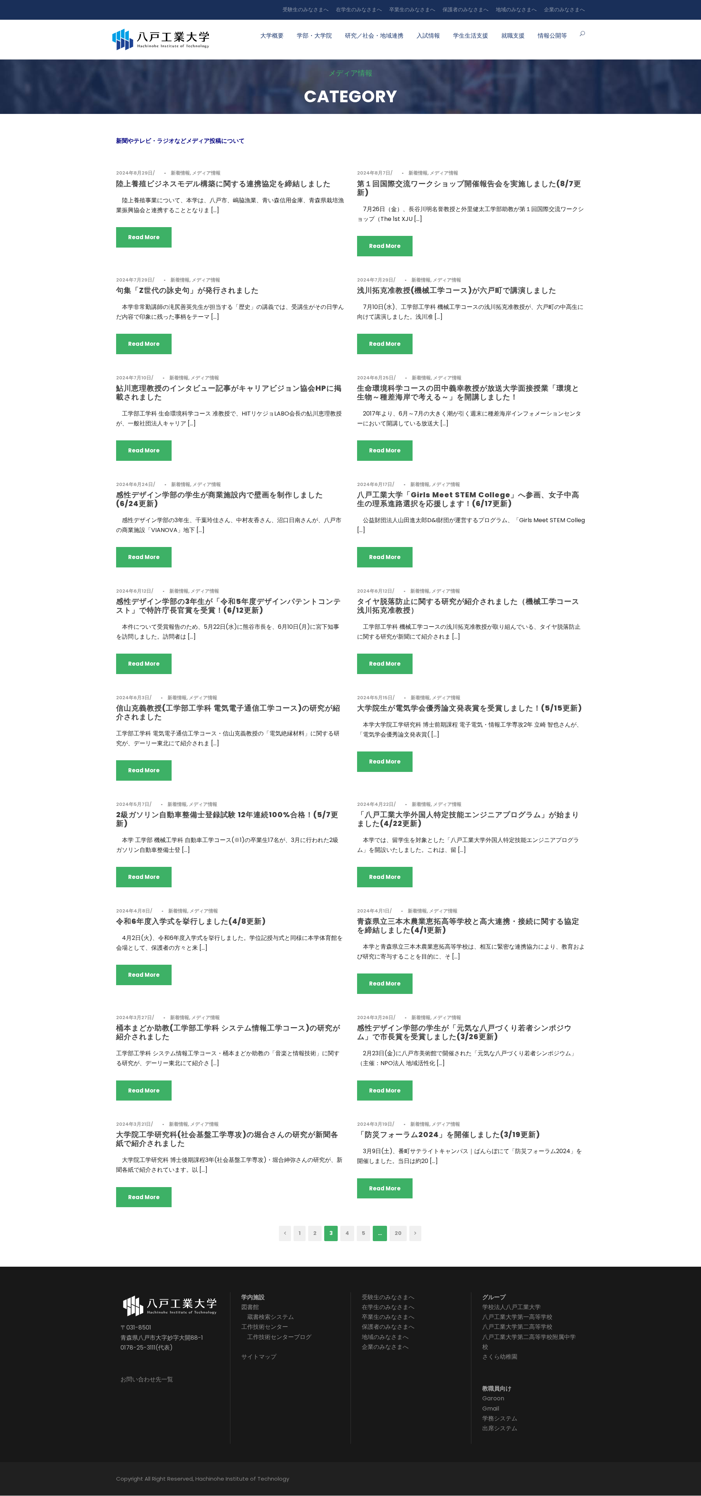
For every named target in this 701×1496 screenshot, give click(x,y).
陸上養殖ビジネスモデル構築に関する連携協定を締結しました (223, 184)
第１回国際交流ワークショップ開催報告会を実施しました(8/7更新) (469, 188)
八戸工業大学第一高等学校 (517, 1317)
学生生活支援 (470, 35)
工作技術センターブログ (279, 1337)
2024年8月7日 (373, 172)
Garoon (493, 1398)
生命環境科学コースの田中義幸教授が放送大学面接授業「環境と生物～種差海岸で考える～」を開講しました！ (468, 392)
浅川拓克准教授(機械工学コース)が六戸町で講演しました (456, 290)
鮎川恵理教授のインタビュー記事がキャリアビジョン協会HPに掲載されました (229, 392)
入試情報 (428, 35)
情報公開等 (552, 35)
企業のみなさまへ (564, 9)
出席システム (499, 1428)
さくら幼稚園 (499, 1356)
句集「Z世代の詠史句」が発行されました (187, 290)
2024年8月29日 (134, 172)
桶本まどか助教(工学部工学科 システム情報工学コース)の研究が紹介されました (228, 1032)
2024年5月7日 (132, 804)
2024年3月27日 (134, 1017)
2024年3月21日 (133, 1124)
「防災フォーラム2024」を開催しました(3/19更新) (448, 1134)
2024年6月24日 (134, 484)
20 (398, 1233)
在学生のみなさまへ (359, 9)
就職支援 (513, 35)
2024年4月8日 (133, 910)
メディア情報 (206, 172)
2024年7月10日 (133, 377)
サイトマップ (258, 1356)
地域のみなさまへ (516, 9)
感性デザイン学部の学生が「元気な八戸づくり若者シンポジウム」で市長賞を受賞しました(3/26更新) (464, 1032)
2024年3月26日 (375, 1017)
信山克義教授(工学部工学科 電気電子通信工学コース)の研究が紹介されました (228, 712)
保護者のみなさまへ (466, 9)
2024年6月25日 (375, 377)
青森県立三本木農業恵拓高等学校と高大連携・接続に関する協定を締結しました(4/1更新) (468, 925)
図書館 (250, 1307)
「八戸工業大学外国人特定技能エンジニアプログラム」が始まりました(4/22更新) (468, 819)
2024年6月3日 (132, 697)
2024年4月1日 (373, 910)
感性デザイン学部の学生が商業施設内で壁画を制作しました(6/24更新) (219, 499)
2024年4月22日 (375, 804)
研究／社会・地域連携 (374, 35)
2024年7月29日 (134, 279)
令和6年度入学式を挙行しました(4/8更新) (191, 921)
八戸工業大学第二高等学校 (517, 1327)
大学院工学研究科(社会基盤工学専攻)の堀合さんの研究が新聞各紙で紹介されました (227, 1138)
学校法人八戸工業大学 (511, 1307)
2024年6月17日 (374, 484)
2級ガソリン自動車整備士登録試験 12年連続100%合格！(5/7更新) (227, 819)
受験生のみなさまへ (306, 9)
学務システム (499, 1418)
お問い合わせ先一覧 (146, 1379)
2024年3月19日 (374, 1124)
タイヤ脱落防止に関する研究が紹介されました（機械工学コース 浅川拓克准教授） (468, 605)
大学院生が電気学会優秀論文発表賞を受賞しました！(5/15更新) (469, 708)
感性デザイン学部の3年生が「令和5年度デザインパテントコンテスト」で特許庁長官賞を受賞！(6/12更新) (228, 605)
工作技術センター (264, 1327)
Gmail (490, 1408)
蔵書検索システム (270, 1317)
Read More (144, 237)
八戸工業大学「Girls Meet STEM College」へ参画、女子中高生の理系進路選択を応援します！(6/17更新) (468, 499)
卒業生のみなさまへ (412, 9)
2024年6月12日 (133, 591)
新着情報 (180, 172)
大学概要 (272, 35)
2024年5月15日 (374, 697)
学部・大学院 (314, 35)
